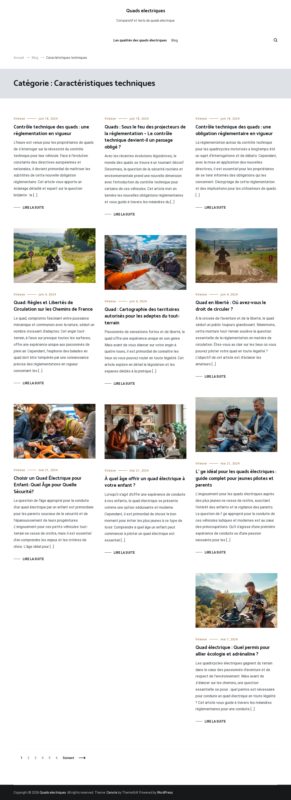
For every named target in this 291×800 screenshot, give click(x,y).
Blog (174, 40)
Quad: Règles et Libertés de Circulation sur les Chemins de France (53, 306)
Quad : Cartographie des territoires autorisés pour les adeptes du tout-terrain (142, 316)
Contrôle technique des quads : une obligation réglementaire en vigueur (234, 130)
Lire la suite (33, 207)
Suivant (68, 758)
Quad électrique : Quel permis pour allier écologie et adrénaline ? (233, 651)
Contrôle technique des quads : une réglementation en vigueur (51, 130)
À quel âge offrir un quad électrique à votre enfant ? (145, 482)
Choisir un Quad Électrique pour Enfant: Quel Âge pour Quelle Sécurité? (48, 485)
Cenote (112, 792)
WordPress (165, 792)
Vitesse (19, 118)
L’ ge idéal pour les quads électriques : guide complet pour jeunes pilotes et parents (236, 478)
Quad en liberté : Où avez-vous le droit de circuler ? (231, 306)
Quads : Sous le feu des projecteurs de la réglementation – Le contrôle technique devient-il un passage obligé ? (145, 137)
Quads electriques (145, 11)
